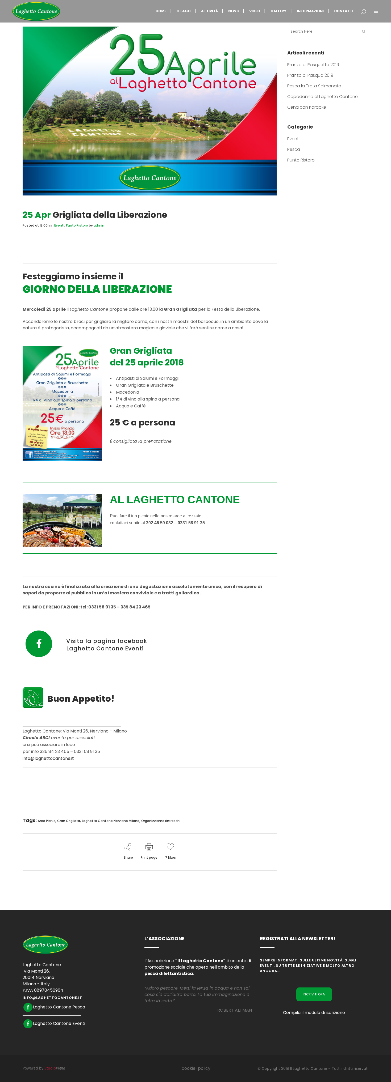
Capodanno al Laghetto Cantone (322, 96)
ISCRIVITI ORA (314, 994)
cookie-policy (196, 1068)
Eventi (59, 225)
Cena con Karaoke (306, 107)
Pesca (293, 149)
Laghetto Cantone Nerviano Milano (110, 821)
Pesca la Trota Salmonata (314, 86)
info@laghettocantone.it (48, 758)
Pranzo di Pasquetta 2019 (313, 65)
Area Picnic (46, 821)
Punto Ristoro (77, 225)
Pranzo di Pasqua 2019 (310, 75)
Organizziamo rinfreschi (160, 821)
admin (99, 225)
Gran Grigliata (68, 821)
